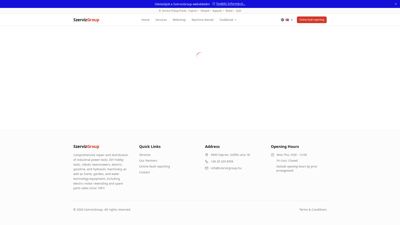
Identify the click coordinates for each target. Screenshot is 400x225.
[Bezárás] (395, 3)
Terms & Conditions (313, 209)
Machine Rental (203, 20)
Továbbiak (226, 20)
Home (145, 20)
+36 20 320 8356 (222, 161)
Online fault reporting (311, 19)
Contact (144, 172)
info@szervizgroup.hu (226, 168)
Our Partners (148, 160)
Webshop (179, 20)
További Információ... (230, 4)
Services (161, 20)
